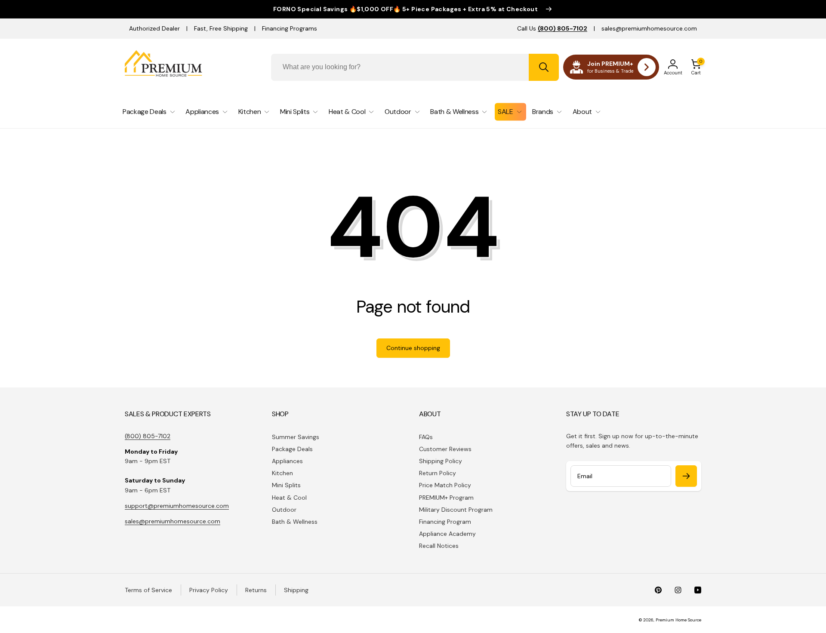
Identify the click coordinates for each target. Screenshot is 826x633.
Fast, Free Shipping (221, 28)
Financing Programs (289, 28)
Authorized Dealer (154, 28)
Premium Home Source (678, 620)
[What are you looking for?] (544, 67)
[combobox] (415, 67)
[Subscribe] (686, 476)
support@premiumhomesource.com (177, 506)
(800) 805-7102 (147, 436)
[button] (696, 67)
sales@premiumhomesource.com (649, 28)
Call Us (552, 28)
